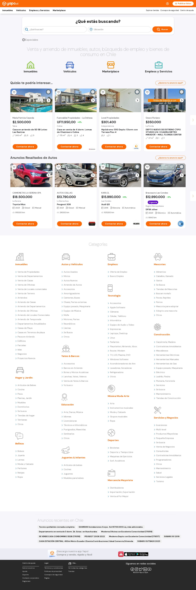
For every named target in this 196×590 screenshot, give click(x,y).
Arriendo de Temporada (29, 319)
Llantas (67, 328)
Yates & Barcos (70, 356)
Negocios (22, 353)
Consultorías (162, 451)
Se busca (22, 411)
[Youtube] (149, 569)
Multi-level (161, 429)
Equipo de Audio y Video (122, 324)
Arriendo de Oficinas (28, 310)
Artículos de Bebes (27, 385)
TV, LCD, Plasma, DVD (120, 355)
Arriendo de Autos (73, 284)
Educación (67, 404)
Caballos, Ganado (164, 276)
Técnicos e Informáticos (75, 425)
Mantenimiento (163, 393)
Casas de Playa (25, 328)
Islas (20, 349)
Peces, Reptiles (163, 297)
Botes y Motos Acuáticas (76, 372)
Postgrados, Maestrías (75, 429)
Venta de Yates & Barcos (76, 381)
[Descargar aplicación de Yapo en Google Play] (142, 554)
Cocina (21, 389)
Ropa (20, 477)
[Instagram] (136, 569)
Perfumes (22, 468)
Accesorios (69, 289)
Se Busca (68, 332)
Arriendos (22, 297)
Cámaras (114, 311)
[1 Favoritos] (58, 92)
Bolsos (21, 451)
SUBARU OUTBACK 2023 (148, 541)
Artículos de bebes (73, 465)
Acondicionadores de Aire (122, 363)
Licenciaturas (70, 420)
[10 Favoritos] (147, 92)
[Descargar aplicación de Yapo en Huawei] (121, 554)
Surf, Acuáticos (117, 460)
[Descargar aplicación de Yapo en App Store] (130, 554)
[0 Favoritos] (14, 92)
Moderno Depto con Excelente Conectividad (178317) (134, 536)
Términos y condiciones (53, 568)
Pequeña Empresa (165, 438)
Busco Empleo (117, 276)
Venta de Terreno (26, 293)
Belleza (19, 443)
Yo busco (68, 385)
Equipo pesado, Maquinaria (77, 306)
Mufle (66, 315)
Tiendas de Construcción (168, 398)
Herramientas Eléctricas (167, 355)
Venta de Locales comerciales (32, 289)
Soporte (25, 575)
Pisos (20, 393)
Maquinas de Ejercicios (121, 456)
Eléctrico (160, 372)
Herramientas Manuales (167, 359)
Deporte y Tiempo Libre (121, 452)
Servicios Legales (164, 477)
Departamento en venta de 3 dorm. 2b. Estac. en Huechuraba (68, 531)
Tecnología (114, 295)
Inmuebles (7, 10)
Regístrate (26, 581)
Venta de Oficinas (26, 284)
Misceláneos (162, 350)
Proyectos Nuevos (26, 358)
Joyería (21, 455)
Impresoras (115, 329)
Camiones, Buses (72, 297)
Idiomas (67, 416)
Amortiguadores (72, 293)
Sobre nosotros (28, 568)
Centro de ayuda (187, 10)
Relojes (21, 472)
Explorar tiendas (152, 10)
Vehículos (21, 10)
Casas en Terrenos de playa (31, 332)
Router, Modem (117, 350)
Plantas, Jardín (25, 398)
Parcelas (22, 345)
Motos (67, 276)
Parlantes (114, 342)
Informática (115, 320)
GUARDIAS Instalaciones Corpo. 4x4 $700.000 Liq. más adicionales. (111, 527)
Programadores (163, 459)
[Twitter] (141, 569)
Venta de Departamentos (30, 276)
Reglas (47, 578)
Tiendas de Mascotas (166, 289)
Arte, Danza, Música (73, 412)
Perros (159, 302)
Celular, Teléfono (118, 316)
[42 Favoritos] (103, 92)
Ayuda (24, 571)
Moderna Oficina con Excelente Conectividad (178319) (126, 531)
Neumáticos (69, 323)
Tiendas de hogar (26, 415)
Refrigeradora (116, 372)
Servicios (160, 385)
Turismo (160, 481)
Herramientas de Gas (166, 363)
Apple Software (117, 307)
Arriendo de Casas (27, 302)
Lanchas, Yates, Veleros (75, 376)
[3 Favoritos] (103, 167)
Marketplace (59, 10)
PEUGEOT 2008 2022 (95, 536)
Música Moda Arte (118, 396)
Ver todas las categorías (77, 568)
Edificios (22, 341)
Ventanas (22, 419)
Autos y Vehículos (72, 264)
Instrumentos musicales (121, 407)
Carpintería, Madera (165, 342)
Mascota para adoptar (167, 306)
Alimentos (161, 271)
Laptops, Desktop (119, 333)
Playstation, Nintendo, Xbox (123, 346)
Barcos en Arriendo (73, 368)
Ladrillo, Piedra (163, 376)
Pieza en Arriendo (26, 336)
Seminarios (69, 433)
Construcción (162, 334)
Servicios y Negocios (166, 417)
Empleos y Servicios (39, 10)
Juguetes (68, 473)
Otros (20, 424)
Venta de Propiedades (28, 271)
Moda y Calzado (25, 464)
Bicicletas (114, 447)
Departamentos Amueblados (32, 323)
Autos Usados (71, 271)
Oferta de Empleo (118, 271)
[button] (49, 100)
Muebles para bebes (74, 478)
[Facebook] (132, 569)
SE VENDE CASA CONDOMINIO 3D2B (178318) (59, 536)
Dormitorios (23, 406)
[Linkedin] (145, 569)
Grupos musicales (118, 416)
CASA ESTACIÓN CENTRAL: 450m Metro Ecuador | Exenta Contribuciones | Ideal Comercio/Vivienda (86, 541)
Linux (112, 337)
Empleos (113, 264)
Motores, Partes (71, 319)
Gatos (159, 280)
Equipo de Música (72, 310)
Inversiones (161, 425)
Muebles (22, 402)
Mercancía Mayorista (120, 480)
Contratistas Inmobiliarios (168, 346)
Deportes (113, 440)
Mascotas (160, 264)
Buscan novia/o (163, 293)
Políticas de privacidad (53, 571)
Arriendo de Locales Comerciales (34, 315)
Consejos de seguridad (169, 10)
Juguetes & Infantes (73, 457)
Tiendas (71, 571)
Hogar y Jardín (24, 377)
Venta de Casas (25, 280)
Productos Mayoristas (167, 433)
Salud (158, 472)
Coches (67, 469)
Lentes (21, 459)
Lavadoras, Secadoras (121, 368)
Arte (112, 403)
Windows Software (119, 359)
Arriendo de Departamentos (31, 306)
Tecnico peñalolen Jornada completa (56, 527)
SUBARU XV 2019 (171, 536)
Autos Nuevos (70, 280)
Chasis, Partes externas (75, 302)
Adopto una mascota (166, 310)
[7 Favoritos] (14, 167)
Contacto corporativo (30, 578)
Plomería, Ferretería (165, 381)
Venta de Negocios (165, 446)
